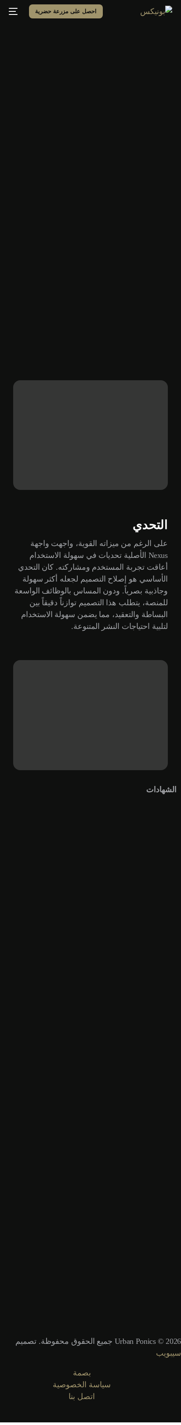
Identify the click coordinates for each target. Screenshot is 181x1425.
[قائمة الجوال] (14, 11)
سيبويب (168, 1353)
